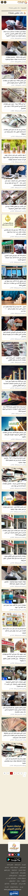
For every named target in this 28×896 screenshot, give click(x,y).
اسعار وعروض (12, 881)
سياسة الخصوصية (14, 887)
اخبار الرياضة (14, 870)
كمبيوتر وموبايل (22, 876)
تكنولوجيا (24, 881)
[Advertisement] (14, 802)
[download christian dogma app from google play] (13, 859)
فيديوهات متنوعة (14, 867)
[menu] (5, 2)
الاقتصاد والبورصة (14, 873)
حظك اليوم (7, 884)
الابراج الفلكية (14, 884)
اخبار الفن (7, 867)
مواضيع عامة (23, 873)
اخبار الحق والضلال (13, 876)
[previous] (25, 773)
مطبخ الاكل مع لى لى (11, 878)
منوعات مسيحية (22, 870)
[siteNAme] (22, 2)
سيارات (18, 881)
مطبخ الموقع (7, 870)
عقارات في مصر (22, 884)
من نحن (21, 887)
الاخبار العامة (17, 865)
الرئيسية (23, 8)
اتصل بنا (7, 887)
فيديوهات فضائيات (22, 878)
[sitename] (14, 846)
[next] (24, 775)
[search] (2, 2)
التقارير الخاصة (10, 865)
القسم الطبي (23, 867)
